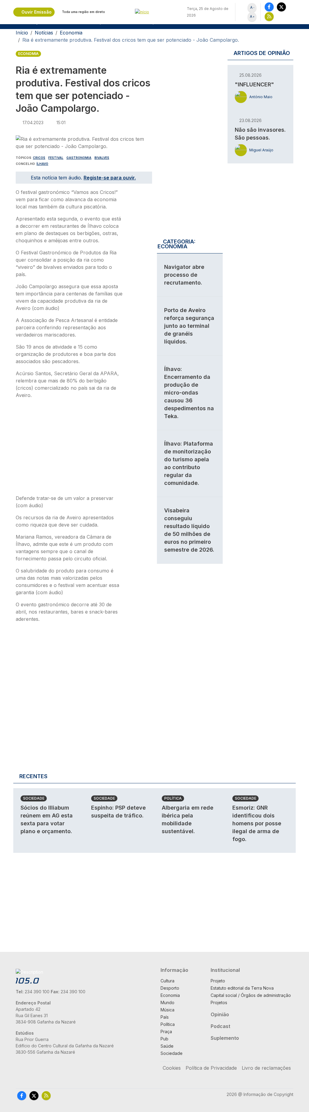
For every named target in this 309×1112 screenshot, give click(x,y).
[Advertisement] (69, 448)
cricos (39, 158)
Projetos (219, 1002)
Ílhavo (42, 164)
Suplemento (225, 1038)
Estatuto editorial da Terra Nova (242, 988)
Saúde (167, 1046)
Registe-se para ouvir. (110, 178)
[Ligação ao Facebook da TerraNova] (269, 7)
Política (173, 798)
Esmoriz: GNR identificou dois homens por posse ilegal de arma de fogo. (256, 823)
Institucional (225, 970)
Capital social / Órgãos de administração (251, 995)
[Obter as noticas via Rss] (269, 16)
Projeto (218, 980)
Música (167, 1009)
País (165, 1017)
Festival (55, 158)
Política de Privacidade (211, 1068)
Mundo (167, 1002)
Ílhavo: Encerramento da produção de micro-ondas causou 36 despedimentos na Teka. (189, 392)
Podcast (220, 1026)
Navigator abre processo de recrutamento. (184, 275)
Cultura (167, 980)
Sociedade (33, 798)
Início (22, 33)
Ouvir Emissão (36, 12)
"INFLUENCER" (254, 84)
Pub (164, 1038)
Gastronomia (78, 158)
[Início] (154, 12)
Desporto (170, 988)
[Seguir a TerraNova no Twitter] (281, 7)
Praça (166, 1031)
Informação (174, 970)
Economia (71, 33)
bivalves (101, 158)
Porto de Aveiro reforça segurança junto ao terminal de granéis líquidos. (189, 326)
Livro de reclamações (266, 1068)
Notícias (44, 33)
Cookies (172, 1068)
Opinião (220, 1014)
